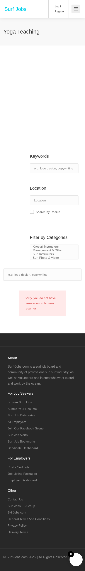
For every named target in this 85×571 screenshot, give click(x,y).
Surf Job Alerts (18, 435)
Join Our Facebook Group (26, 428)
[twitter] (15, 563)
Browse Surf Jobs (20, 402)
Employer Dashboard (22, 480)
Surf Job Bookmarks (22, 441)
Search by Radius (48, 212)
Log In (58, 6)
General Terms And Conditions (29, 519)
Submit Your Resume (22, 409)
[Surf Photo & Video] (54, 258)
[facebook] (7, 563)
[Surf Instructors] (54, 254)
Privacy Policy (17, 525)
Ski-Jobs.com (17, 512)
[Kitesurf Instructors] (54, 246)
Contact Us (15, 499)
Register (59, 11)
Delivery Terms (18, 532)
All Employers (17, 422)
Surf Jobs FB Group (21, 506)
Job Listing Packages (22, 473)
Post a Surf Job (18, 467)
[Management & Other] (54, 250)
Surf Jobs (15, 9)
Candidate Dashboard (23, 448)
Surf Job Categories (21, 415)
